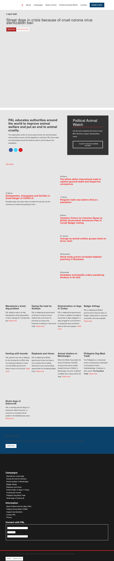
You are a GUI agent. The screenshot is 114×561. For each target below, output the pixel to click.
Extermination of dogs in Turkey (17, 490)
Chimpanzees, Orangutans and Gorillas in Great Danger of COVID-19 (28, 197)
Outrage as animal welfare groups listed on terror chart (83, 239)
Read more (13, 320)
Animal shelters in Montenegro (17, 481)
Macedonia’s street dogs (15, 476)
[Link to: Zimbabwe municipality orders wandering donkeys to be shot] (64, 269)
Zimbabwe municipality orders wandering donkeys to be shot (82, 276)
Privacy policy (17, 558)
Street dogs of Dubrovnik (15, 498)
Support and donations (14, 512)
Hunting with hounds (13, 492)
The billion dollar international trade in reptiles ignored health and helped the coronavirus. (80, 181)
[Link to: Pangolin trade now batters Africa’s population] (64, 194)
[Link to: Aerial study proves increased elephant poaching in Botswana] (64, 251)
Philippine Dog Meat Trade (15, 495)
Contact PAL (10, 514)
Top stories (10, 164)
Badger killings (11, 484)
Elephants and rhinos (14, 487)
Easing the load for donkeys (16, 479)
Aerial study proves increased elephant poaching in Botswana (81, 258)
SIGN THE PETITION (22, 29)
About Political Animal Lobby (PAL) (19, 506)
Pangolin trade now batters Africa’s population (79, 201)
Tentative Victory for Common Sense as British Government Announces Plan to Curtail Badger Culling (81, 220)
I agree (9, 558)
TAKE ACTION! (11, 29)
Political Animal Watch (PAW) (16, 509)
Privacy (9, 517)
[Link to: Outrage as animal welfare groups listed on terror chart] (64, 233)
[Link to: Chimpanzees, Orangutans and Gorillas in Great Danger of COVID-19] (30, 190)
